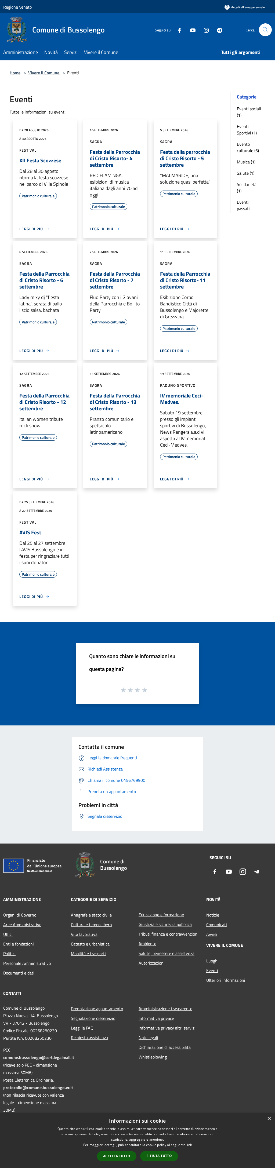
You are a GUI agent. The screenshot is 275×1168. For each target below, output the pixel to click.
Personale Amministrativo (27, 963)
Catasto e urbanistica (90, 944)
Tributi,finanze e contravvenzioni (168, 934)
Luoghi (212, 961)
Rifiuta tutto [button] (159, 1156)
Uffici (8, 934)
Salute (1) (245, 173)
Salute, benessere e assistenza (166, 953)
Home (15, 73)
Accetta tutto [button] (116, 1156)
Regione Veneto (17, 7)
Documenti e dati (18, 973)
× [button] (269, 1119)
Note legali (148, 1037)
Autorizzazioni (152, 963)
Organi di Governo (19, 915)
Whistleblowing (153, 1057)
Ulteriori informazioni (225, 980)
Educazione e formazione (161, 914)
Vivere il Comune (44, 73)
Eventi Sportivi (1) (247, 129)
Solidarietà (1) (246, 187)
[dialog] (137, 1140)
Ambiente (147, 943)
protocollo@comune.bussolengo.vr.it (38, 1087)
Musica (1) (246, 162)
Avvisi (211, 934)
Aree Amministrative (22, 924)
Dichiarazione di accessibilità (165, 1047)
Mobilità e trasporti (88, 953)
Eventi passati (243, 205)
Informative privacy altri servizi (167, 1028)
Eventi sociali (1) (249, 111)
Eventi (212, 970)
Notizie (212, 915)
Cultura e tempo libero (91, 924)
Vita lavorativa (84, 934)
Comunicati (216, 924)
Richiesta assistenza (89, 1037)
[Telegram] (217, 29)
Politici (9, 953)
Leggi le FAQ (82, 1028)
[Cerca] (265, 29)
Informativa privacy (156, 1018)
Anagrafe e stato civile (91, 915)
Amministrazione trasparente (165, 1008)
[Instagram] (204, 29)
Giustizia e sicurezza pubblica (165, 924)
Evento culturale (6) (248, 147)
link (189, 1145)
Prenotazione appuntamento (97, 1008)
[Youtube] (190, 29)
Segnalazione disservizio (93, 1018)
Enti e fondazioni (18, 944)
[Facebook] (177, 29)
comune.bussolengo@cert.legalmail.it (38, 1057)
